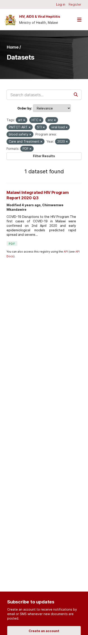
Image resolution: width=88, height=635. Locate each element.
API (66, 251)
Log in (60, 4)
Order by (24, 108)
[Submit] (76, 95)
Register (75, 4)
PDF (12, 243)
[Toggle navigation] (79, 19)
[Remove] (24, 120)
